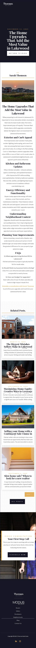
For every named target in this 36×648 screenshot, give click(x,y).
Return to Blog (18, 53)
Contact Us (18, 623)
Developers (18, 614)
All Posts (17, 501)
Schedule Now (18, 554)
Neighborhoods (18, 617)
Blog (18, 620)
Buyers (18, 608)
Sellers (18, 611)
